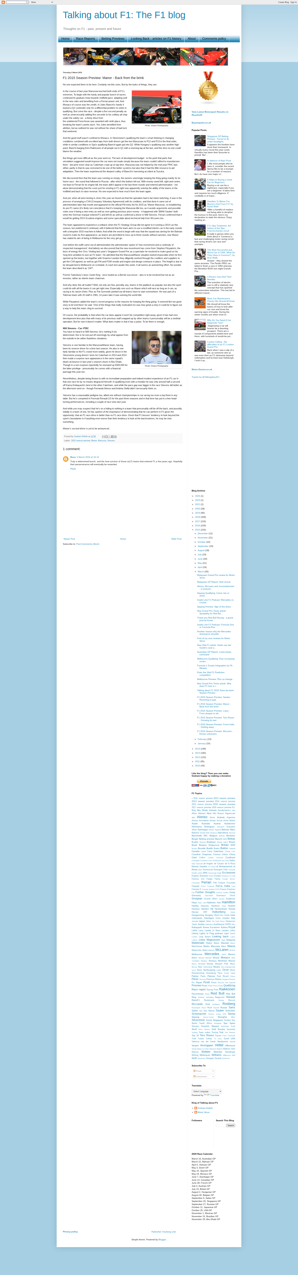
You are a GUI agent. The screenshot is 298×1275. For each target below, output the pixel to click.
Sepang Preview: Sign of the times (214, 606)
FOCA (203, 886)
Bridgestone (214, 845)
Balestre (195, 833)
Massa (231, 946)
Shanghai (222, 1017)
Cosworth (219, 858)
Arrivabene (204, 820)
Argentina (231, 817)
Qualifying (229, 985)
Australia (205, 823)
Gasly (232, 892)
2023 (198, 500)
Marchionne (197, 946)
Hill (211, 909)
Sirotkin (227, 1020)
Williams (216, 1055)
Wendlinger (230, 1052)
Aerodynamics (224, 810)
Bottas (231, 838)
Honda (232, 909)
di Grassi (212, 867)
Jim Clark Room (218, 921)
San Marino (208, 1011)
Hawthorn (215, 906)
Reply (73, 468)
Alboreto (201, 813)
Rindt (207, 1004)
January (202, 743)
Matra (205, 950)
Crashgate (196, 860)
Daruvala (199, 864)
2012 (198, 757)
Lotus (202, 939)
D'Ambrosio (217, 860)
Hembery (196, 909)
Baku (232, 829)
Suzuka (221, 1029)
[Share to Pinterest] (115, 436)
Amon (212, 817)
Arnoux (195, 820)
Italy (233, 918)
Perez (195, 979)
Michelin (208, 958)
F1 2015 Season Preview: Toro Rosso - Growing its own (215, 718)
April (200, 567)
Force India (223, 886)
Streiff (233, 1026)
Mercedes (212, 954)
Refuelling (209, 997)
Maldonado (198, 942)
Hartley (195, 906)
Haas (194, 902)
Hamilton (228, 902)
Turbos (201, 1039)
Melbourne (197, 954)
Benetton (230, 835)
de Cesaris (219, 864)
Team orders (204, 1032)
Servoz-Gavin (208, 1017)
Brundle (201, 848)
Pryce (215, 986)
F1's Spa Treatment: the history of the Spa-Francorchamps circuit (219, 228)
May (200, 563)
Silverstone (198, 1020)
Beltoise (222, 836)
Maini (223, 940)
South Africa (205, 1023)
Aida (233, 810)
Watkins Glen (229, 1049)
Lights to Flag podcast (211, 933)
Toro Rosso (207, 1035)
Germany (196, 895)
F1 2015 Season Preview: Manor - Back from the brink (214, 705)
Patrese (211, 976)
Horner (195, 912)
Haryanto (205, 906)
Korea (206, 927)
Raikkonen (227, 989)
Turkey (209, 1039)
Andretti (221, 817)
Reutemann (209, 1000)
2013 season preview (203, 801)
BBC (206, 836)
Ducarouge (212, 873)
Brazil (194, 845)
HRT (205, 912)
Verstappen (206, 1045)
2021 (198, 504)
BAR (208, 833)
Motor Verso (204, 1112)
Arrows (213, 820)
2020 (198, 508)
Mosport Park (221, 964)
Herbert (205, 909)
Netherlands (207, 967)
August (201, 550)
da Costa (225, 860)
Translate (214, 1095)
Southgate (217, 1023)
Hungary (209, 915)
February (202, 739)
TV (215, 1039)
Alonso (202, 817)
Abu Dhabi (202, 810)
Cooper (211, 858)
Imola (226, 915)
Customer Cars (206, 860)
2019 (198, 513)
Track (224, 1035)
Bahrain (225, 829)
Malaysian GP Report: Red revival (213, 582)
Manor (94, 441)
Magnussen (213, 939)
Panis (203, 976)
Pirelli (206, 982)
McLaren (221, 950)
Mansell (225, 943)
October (202, 542)
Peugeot (225, 979)
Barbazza (214, 833)
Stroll (194, 1029)
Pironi (213, 982)
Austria (217, 823)
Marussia (102, 441)
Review (221, 1000)
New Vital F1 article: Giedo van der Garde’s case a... (214, 646)
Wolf (233, 1055)
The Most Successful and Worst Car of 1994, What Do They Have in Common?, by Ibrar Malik (221, 254)
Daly (193, 864)
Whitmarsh (205, 1055)
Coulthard (230, 857)
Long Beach (205, 937)
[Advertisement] (122, 526)
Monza (231, 961)
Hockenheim (221, 909)
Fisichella (231, 883)
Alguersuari (230, 813)
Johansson (230, 921)
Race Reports (85, 38)
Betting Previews (113, 38)
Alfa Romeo (218, 813)
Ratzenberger (198, 994)
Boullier (195, 842)
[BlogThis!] (106, 436)
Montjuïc (204, 961)
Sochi (194, 1023)
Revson (231, 1000)
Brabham (211, 842)
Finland (221, 883)
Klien (233, 924)
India (232, 915)
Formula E (196, 889)
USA (233, 1038)
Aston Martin (229, 820)
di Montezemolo (224, 866)
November (203, 537)
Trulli (194, 1039)
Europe (217, 876)
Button (224, 848)
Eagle (219, 873)
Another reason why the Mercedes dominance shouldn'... (214, 632)
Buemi (216, 848)
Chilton (225, 854)
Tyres (220, 1039)
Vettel (219, 1045)
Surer (200, 1029)
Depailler (203, 866)
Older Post (176, 539)
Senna (231, 1013)
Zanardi (218, 1058)
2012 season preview (224, 798)
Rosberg (228, 1004)
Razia (207, 994)
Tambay (195, 1032)
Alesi (209, 813)
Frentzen (231, 889)
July (200, 554)
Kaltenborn (209, 924)
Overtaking (211, 973)
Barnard (232, 833)
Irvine (218, 918)
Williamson (227, 1055)
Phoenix (232, 979)
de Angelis (208, 864)
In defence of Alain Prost (219, 160)
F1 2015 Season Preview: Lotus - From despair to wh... (213, 712)
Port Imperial (230, 983)
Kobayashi (197, 927)
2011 (197, 761)
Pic (193, 982)
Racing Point (212, 990)
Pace (220, 973)
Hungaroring (198, 915)
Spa (225, 1023)
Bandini (202, 833)
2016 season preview (224, 804)
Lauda (208, 930)
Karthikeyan (219, 924)
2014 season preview (225, 801)
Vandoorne (222, 1041)
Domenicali (208, 870)
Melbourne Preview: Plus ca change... (215, 679)
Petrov (218, 979)
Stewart (215, 1026)
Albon (194, 813)
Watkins (220, 1049)
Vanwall (232, 1042)
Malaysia (230, 940)
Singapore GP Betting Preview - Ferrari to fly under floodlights (218, 139)
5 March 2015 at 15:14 (88, 457)
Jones (194, 924)
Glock (232, 895)
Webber (205, 1051)
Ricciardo (197, 1004)
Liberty (195, 933)
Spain (232, 1023)
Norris (199, 970)
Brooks (194, 848)
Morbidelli (201, 964)
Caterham (218, 851)
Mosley (210, 964)
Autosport (220, 827)
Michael (201, 958)
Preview (196, 985)
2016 (198, 525)
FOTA (217, 889)
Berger (195, 839)
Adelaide (213, 810)
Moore (194, 964)
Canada (195, 851)
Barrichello (197, 835)
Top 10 (195, 1035)
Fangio (209, 879)
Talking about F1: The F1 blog (124, 15)
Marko (206, 946)
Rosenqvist (196, 1008)
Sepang (195, 1017)
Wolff (194, 1058)
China (232, 854)
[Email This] (103, 436)
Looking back (220, 936)
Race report (199, 989)
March (201, 571)
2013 (198, 753)
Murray (194, 967)
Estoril (211, 876)
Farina (217, 879)
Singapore (218, 1020)
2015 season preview (80, 441)
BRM (233, 845)
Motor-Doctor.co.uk (202, 369)
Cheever (217, 854)
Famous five (198, 879)
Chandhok (196, 854)
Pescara (202, 979)
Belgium (213, 835)
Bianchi (218, 839)
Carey (209, 851)
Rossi (204, 1008)
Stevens (111, 441)
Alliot (193, 817)
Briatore (203, 845)
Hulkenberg (218, 911)
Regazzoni (219, 997)
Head (224, 906)
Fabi (233, 876)
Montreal (222, 961)
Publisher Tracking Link (163, 1231)
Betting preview (206, 839)
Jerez (208, 921)
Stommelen (225, 1026)
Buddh (209, 848)
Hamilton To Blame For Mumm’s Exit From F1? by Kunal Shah (220, 204)
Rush (209, 1008)
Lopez (232, 937)
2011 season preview (203, 798)
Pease (232, 976)
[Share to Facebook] (112, 436)
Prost (204, 985)
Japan (202, 921)
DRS (205, 873)
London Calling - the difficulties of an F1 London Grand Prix (220, 344)
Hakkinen (211, 902)
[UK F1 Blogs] (208, 104)
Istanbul (225, 918)
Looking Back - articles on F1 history (156, 38)
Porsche (221, 983)
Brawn (232, 842)
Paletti (233, 973)
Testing (215, 1032)
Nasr (200, 967)
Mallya (209, 943)
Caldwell (232, 848)
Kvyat (231, 927)
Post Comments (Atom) (87, 544)
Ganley (225, 892)
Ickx (222, 915)
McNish (232, 950)
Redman (201, 997)
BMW (225, 839)
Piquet (199, 982)
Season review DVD (217, 1014)
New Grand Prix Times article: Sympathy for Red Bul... (211, 612)
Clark (194, 857)
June (200, 559)
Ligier (226, 933)
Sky (233, 1020)
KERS (228, 924)
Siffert (233, 1017)
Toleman (232, 1032)
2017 (198, 521)
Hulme (232, 912)
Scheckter (230, 1010)
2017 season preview (201, 807)
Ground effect (210, 899)
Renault (230, 997)
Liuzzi (232, 933)
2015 (198, 529)
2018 (198, 517)
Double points (197, 873)
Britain (225, 844)
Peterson (210, 979)
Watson (195, 1052)
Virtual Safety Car (198, 1049)
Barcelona (223, 832)
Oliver (232, 970)
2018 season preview (221, 807)
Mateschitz (197, 950)
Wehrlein (218, 1052)
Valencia (195, 1042)
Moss (232, 964)
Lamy (201, 930)
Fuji (193, 892)
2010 (198, 765)
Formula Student (208, 889)
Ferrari (206, 882)
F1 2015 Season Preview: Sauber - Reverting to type (214, 698)
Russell (216, 1008)
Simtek (209, 1020)
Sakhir (195, 1010)
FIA (215, 882)
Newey (216, 967)
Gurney (222, 899)
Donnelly (232, 870)
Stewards (205, 1026)
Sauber (220, 1010)
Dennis (195, 866)
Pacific (226, 973)
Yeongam (210, 1058)
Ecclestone (228, 872)
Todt (221, 1032)
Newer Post (69, 539)
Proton (210, 986)
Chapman (207, 854)
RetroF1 (196, 1000)
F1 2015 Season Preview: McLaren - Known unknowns (215, 732)
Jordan (201, 924)
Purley (220, 986)
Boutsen (203, 842)
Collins (202, 858)
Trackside (231, 1035)
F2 (230, 876)
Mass (223, 946)
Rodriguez (216, 1004)
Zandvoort (226, 1058)
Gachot (219, 892)
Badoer (211, 830)
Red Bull (217, 993)
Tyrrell (226, 1039)
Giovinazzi (221, 895)
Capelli (203, 851)
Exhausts (225, 876)
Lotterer (195, 940)
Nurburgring (209, 970)
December (203, 533)
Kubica (224, 927)
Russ (73, 457)
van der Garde (208, 1042)
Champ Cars (230, 851)
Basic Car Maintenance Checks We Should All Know (221, 299)
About (192, 38)
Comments (201, 1076)
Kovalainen (215, 927)
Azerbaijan (203, 829)
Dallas (232, 860)
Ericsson (204, 875)
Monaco (225, 957)
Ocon (225, 969)
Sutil (214, 1029)
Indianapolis (197, 918)
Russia (223, 1007)
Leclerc (225, 930)
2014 (198, 748)
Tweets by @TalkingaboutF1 (205, 377)
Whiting (195, 1055)
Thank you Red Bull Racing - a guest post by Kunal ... (215, 619)
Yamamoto (201, 1058)
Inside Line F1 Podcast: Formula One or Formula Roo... (215, 626)
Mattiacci (211, 950)
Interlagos (209, 918)
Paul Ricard (222, 976)
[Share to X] (109, 436)
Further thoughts (205, 892)
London (194, 937)
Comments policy (214, 38)
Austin (195, 823)
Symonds (231, 1029)
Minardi (216, 958)
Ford (233, 886)
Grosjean (197, 898)
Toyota (218, 1035)
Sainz (232, 1007)
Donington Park (221, 870)
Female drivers (228, 879)
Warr (207, 1049)
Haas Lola (202, 903)
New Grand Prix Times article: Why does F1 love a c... (214, 684)
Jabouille (195, 921)
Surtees (207, 1029)
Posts (198, 1071)
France (223, 889)
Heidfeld (231, 906)
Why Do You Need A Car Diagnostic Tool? (219, 321)
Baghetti (218, 830)
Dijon (200, 870)
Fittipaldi (195, 886)
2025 (198, 496)
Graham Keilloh (205, 1108)
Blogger (162, 1239)
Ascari (219, 820)
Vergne (195, 1045)
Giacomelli (209, 895)
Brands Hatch (222, 842)
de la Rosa (230, 864)
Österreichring (198, 973)
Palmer (195, 976)
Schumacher (199, 1013)
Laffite (194, 930)
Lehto (232, 930)
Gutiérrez (230, 898)
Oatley (218, 970)
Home (65, 38)
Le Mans (216, 930)
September (203, 546)
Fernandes (196, 883)
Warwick (213, 1049)
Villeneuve (230, 1045)
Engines (195, 876)
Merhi (224, 954)
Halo (219, 903)
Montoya (213, 961)
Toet (226, 1032)
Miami (194, 958)
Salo (200, 1011)
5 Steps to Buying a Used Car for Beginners (219, 181)
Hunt (216, 915)
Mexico (231, 954)
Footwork (210, 886)
